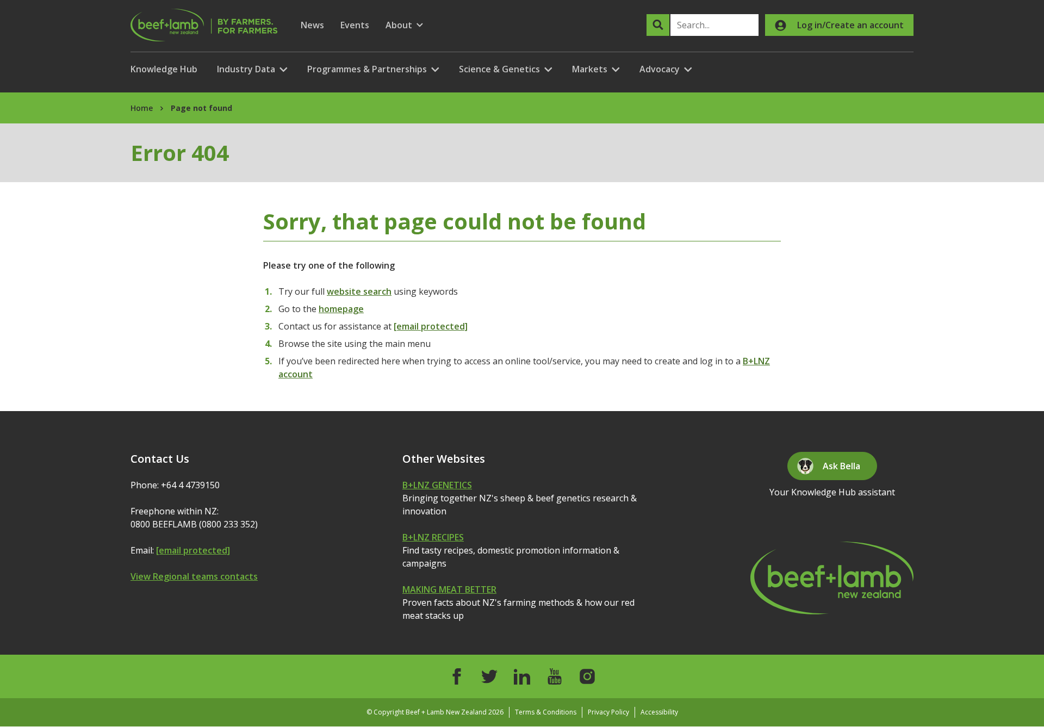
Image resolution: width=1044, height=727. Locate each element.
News (312, 25)
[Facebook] (457, 676)
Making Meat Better (449, 589)
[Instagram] (587, 676)
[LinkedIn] (522, 676)
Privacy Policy (608, 712)
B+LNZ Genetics (437, 485)
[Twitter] (489, 676)
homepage (341, 309)
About (404, 25)
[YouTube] (554, 676)
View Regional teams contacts (194, 576)
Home (141, 108)
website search (359, 291)
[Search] (658, 25)
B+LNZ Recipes (433, 537)
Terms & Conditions (545, 712)
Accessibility (659, 712)
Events (354, 25)
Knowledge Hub (163, 69)
